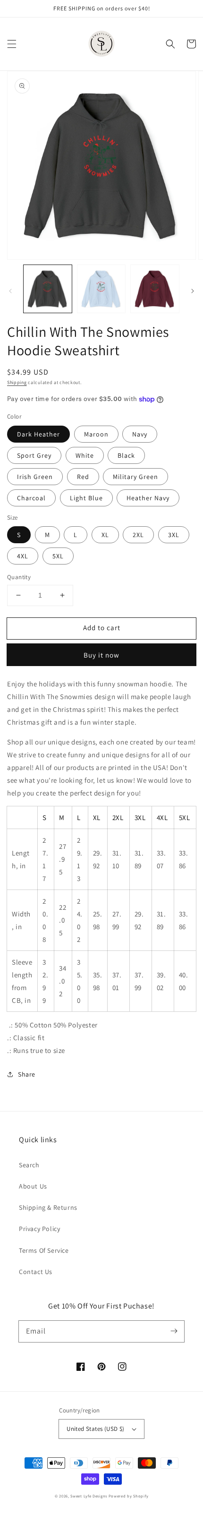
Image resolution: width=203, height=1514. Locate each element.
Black (126, 455)
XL (105, 534)
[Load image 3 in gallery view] (154, 289)
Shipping (17, 382)
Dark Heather (38, 434)
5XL (58, 556)
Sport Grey (34, 455)
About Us (33, 1186)
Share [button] (26, 1074)
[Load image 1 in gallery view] (47, 289)
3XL (173, 534)
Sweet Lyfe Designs (88, 1495)
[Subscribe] (173, 1331)
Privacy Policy (39, 1228)
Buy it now (101, 654)
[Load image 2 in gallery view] (101, 289)
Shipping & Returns (48, 1207)
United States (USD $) (95, 1429)
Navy (139, 434)
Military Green (135, 476)
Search (29, 1165)
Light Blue (86, 498)
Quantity (19, 577)
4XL (22, 556)
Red (83, 476)
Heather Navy (148, 498)
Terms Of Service (44, 1250)
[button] (11, 44)
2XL (138, 534)
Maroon (96, 434)
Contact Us (35, 1271)
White (85, 455)
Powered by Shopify (129, 1495)
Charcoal (31, 498)
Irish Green (35, 476)
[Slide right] (192, 291)
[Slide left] (10, 291)
